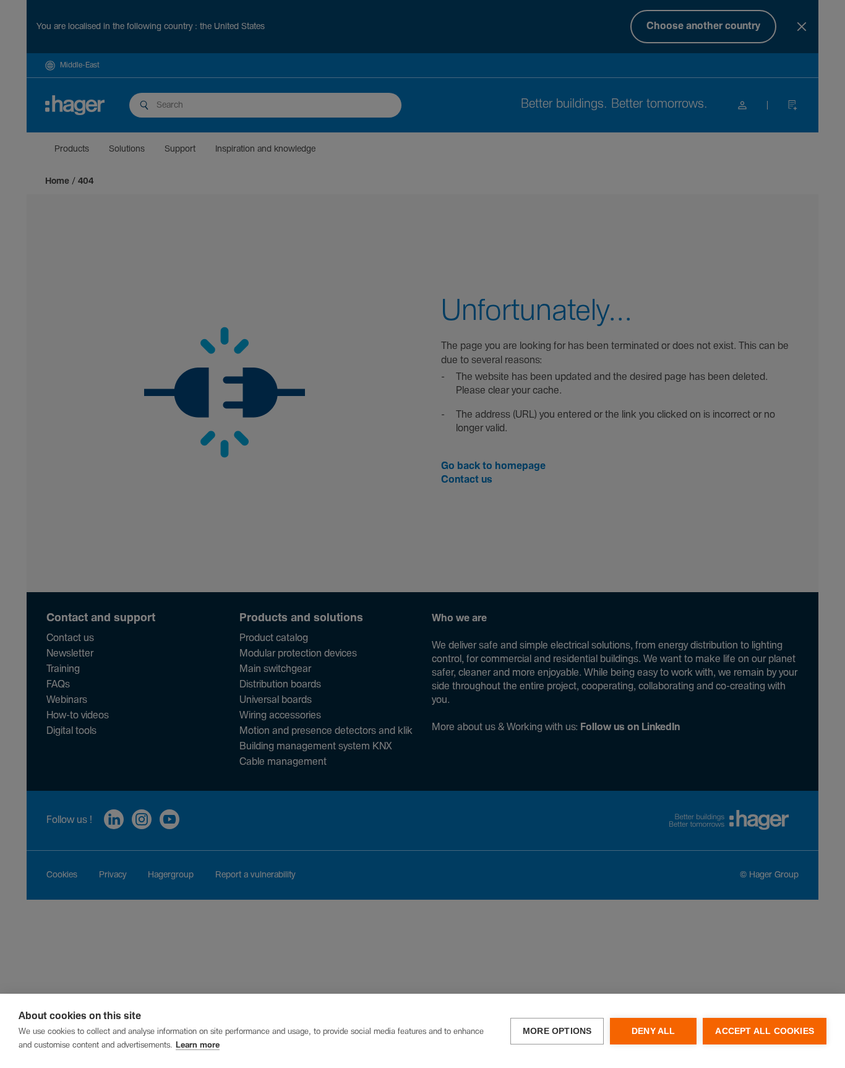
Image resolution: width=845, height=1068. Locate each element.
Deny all (654, 1031)
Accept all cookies (764, 1031)
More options (557, 1031)
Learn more (198, 1045)
